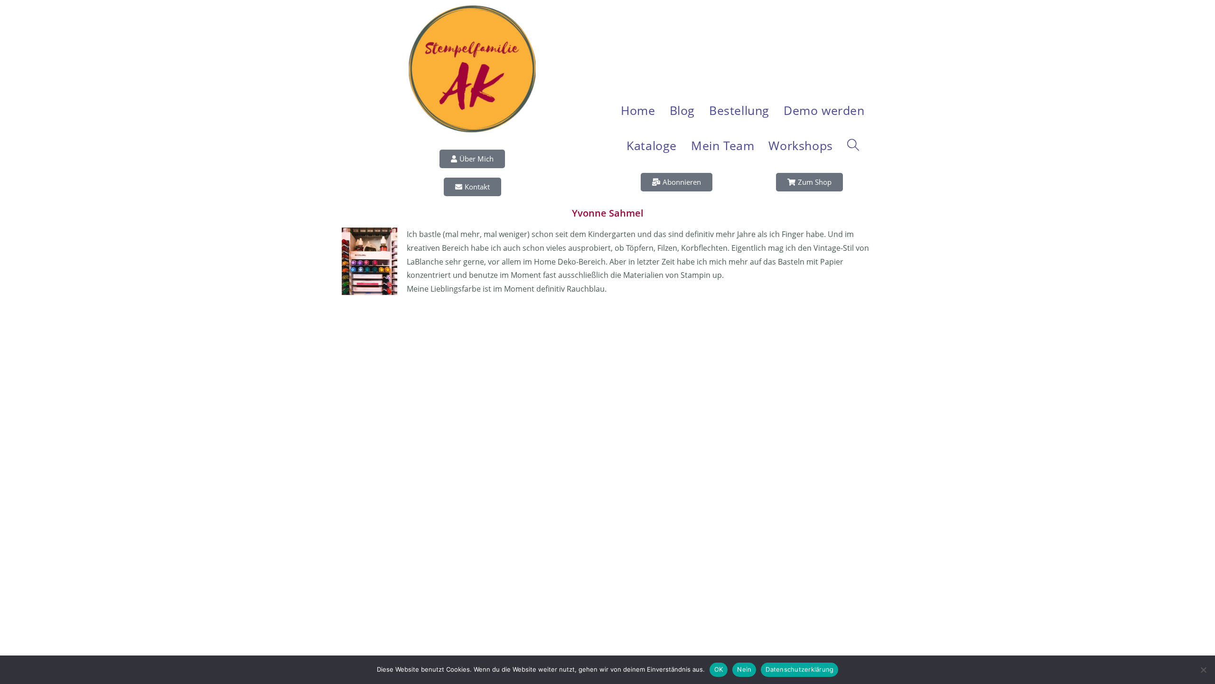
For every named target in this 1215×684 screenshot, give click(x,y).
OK (718, 669)
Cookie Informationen (863, 313)
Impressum (762, 313)
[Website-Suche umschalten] (853, 145)
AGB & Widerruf (806, 313)
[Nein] (1203, 669)
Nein (744, 669)
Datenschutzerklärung (709, 313)
